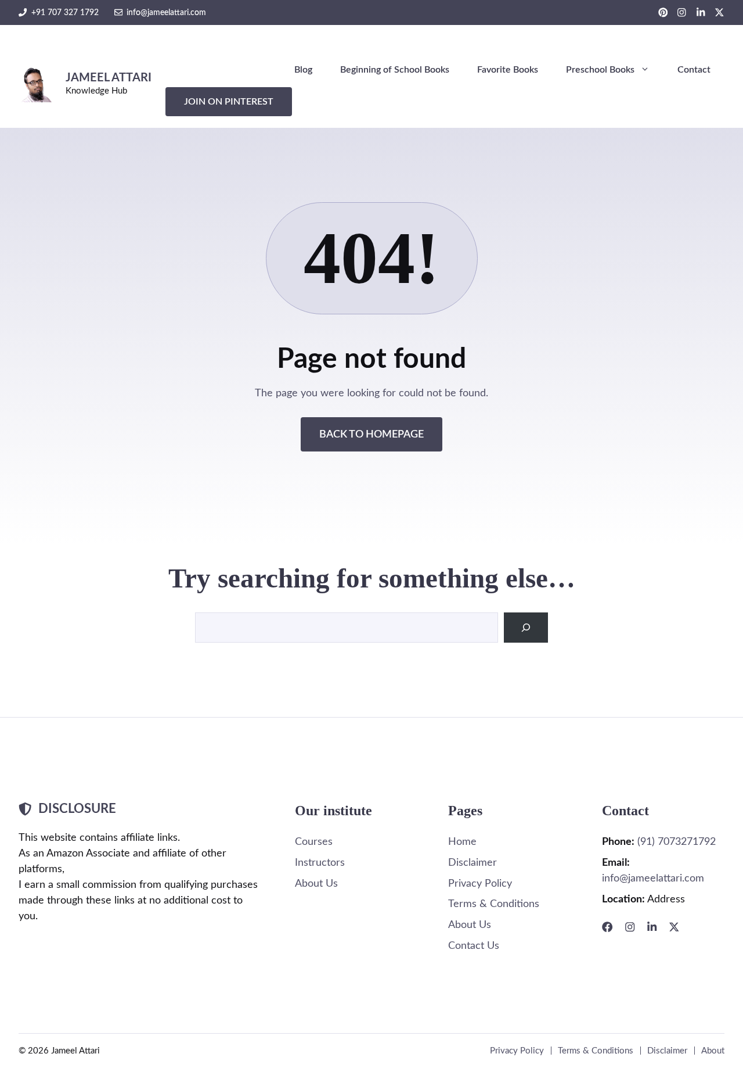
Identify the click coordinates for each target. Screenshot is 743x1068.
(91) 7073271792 (676, 842)
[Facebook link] (663, 12)
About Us (316, 883)
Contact (693, 69)
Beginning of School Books (394, 69)
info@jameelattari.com (166, 12)
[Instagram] (630, 927)
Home (462, 842)
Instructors (320, 863)
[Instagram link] (682, 12)
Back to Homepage (371, 434)
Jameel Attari (109, 78)
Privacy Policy (480, 883)
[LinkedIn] (652, 927)
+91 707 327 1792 (65, 12)
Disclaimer (472, 863)
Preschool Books (600, 69)
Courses (314, 842)
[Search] (526, 627)
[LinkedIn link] (701, 12)
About (712, 1051)
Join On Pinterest (228, 101)
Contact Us (473, 946)
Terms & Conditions (493, 904)
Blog (303, 69)
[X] (674, 927)
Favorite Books (507, 69)
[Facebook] (607, 927)
